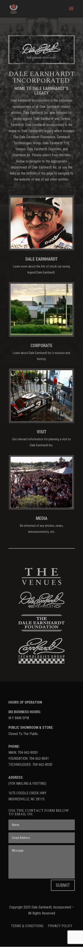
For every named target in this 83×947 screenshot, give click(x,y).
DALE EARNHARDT (41, 259)
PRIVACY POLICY (60, 926)
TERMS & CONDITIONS (27, 926)
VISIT (41, 431)
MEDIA (41, 518)
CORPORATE (41, 345)
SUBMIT (63, 885)
